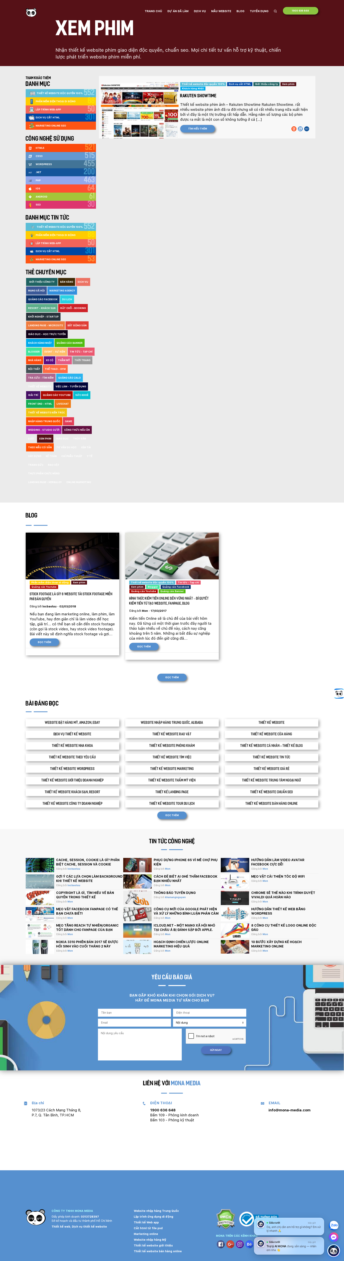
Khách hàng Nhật (193, 88)
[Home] (31, 12)
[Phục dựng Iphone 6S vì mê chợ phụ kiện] (137, 865)
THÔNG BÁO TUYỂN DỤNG (175, 893)
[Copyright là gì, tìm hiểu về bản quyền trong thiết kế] (40, 898)
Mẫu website (221, 11)
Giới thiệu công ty (266, 84)
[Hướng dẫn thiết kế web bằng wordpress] (235, 914)
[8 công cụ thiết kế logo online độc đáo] (235, 930)
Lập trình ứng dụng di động (153, 1216)
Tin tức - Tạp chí (188, 582)
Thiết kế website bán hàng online (158, 1251)
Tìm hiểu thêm (197, 128)
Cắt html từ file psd (148, 1228)
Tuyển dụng (259, 11)
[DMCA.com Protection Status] (225, 1220)
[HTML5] (293, 128)
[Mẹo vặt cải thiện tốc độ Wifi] (235, 881)
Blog (240, 11)
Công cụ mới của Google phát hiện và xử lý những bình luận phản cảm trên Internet (186, 913)
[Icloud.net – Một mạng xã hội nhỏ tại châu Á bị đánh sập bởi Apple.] (137, 930)
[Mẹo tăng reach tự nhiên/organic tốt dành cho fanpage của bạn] (40, 930)
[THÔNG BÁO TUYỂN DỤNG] (137, 898)
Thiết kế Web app (146, 1222)
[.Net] (306, 128)
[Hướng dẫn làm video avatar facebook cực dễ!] (235, 865)
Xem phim (288, 84)
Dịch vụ (200, 11)
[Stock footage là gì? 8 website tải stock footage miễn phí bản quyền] (72, 556)
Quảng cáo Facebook (175, 587)
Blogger (153, 587)
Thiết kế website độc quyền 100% (203, 84)
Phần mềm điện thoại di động (50, 582)
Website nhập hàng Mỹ (150, 1239)
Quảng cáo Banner (172, 591)
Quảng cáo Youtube (44, 587)
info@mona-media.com (290, 1110)
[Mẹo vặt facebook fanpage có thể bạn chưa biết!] (40, 914)
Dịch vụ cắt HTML (240, 84)
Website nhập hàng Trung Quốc (156, 1210)
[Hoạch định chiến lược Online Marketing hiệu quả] (137, 947)
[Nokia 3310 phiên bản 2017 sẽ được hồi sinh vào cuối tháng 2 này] (40, 947)
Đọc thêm (44, 642)
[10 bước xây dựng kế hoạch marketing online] (235, 947)
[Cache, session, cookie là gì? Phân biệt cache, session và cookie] (40, 865)
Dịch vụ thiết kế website (89, 1226)
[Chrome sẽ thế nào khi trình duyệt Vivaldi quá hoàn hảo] (235, 898)
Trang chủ (153, 11)
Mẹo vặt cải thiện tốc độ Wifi (278, 876)
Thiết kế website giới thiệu (153, 1245)
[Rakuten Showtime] (139, 109)
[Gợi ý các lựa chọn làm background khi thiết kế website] (40, 881)
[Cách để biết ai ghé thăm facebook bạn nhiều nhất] (137, 881)
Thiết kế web (61, 1226)
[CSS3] (300, 128)
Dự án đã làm (178, 11)
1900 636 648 (301, 10)
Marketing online (146, 1234)
